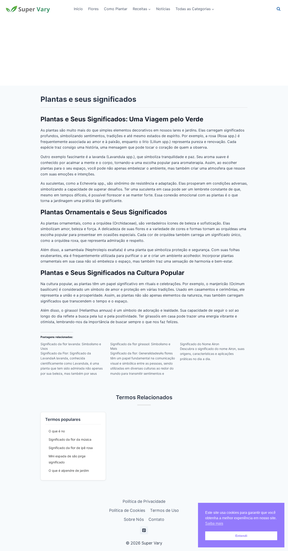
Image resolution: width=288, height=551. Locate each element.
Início (78, 9)
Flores (93, 9)
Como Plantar (115, 9)
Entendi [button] (241, 535)
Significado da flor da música (70, 439)
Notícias (163, 9)
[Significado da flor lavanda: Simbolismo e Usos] (75, 360)
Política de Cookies (127, 510)
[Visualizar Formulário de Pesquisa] (278, 9)
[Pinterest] (144, 530)
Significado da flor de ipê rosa (71, 448)
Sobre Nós (134, 519)
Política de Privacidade (144, 501)
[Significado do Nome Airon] (215, 353)
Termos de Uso (164, 510)
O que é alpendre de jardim (69, 470)
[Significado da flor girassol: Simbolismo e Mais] (145, 360)
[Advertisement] (144, 51)
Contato (156, 519)
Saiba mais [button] (214, 523)
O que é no (57, 431)
